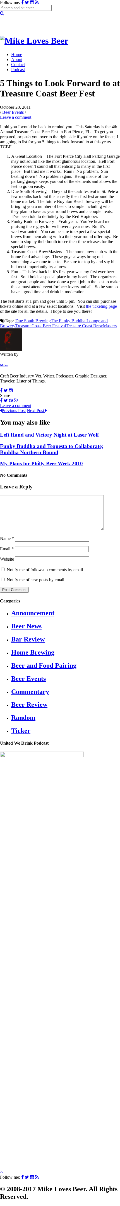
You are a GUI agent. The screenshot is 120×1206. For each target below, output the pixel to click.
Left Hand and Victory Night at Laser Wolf (49, 435)
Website (7, 559)
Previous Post (14, 410)
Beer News (26, 626)
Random (23, 717)
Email (7, 548)
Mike (4, 365)
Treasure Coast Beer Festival (40, 325)
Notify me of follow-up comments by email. (45, 569)
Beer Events (13, 112)
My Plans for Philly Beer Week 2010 (41, 463)
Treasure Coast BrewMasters (91, 325)
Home (16, 54)
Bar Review (28, 639)
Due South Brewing (33, 320)
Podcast (18, 69)
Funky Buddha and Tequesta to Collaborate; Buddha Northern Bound (51, 449)
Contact (18, 64)
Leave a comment (15, 117)
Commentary (30, 691)
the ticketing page (101, 306)
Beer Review (29, 704)
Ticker (20, 730)
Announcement (32, 613)
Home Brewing (32, 652)
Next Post (36, 410)
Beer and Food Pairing (43, 665)
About (16, 59)
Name (7, 538)
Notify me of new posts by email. (36, 579)
